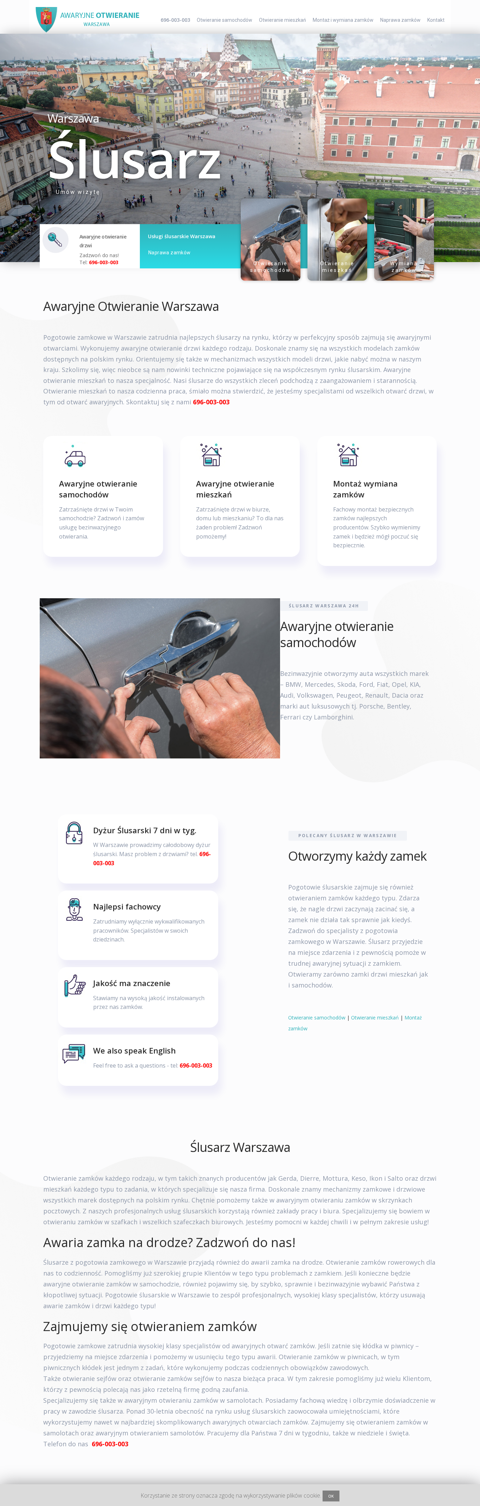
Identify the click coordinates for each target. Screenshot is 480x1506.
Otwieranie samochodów (224, 20)
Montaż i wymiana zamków (343, 20)
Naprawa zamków (400, 20)
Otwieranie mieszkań (282, 20)
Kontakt (436, 20)
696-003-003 (175, 20)
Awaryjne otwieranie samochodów (98, 489)
